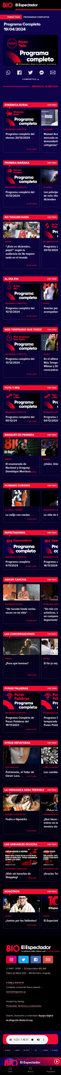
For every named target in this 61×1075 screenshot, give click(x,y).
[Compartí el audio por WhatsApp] (8, 72)
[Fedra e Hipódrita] (21, 814)
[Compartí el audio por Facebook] (19, 72)
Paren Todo (13, 17)
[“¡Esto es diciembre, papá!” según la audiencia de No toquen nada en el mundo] (21, 245)
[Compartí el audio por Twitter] (30, 72)
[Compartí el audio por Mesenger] (41, 72)
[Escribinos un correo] (48, 959)
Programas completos (36, 17)
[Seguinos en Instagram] (11, 959)
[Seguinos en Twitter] (23, 959)
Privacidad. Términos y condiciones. (24, 1006)
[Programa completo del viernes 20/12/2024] (21, 131)
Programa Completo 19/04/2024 (22, 27)
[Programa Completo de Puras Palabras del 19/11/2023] (21, 713)
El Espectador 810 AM (35, 968)
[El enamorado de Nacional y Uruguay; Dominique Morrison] (21, 457)
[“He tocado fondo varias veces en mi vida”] (21, 604)
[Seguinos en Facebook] (35, 959)
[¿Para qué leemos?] (21, 658)
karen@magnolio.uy (16, 992)
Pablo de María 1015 (16, 973)
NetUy (21, 1001)
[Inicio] (30, 4)
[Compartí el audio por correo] (53, 72)
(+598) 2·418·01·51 (15, 982)
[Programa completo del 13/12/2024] (21, 187)
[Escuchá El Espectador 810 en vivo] (30, 1061)
